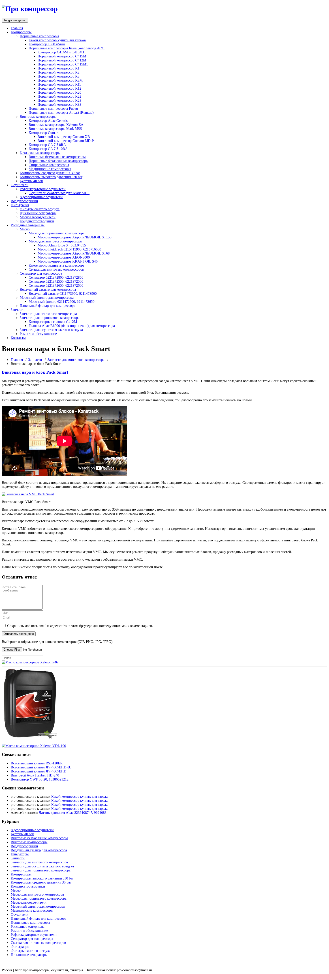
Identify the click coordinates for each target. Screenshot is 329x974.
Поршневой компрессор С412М (62, 60)
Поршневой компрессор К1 (58, 68)
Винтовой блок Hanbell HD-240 (35, 775)
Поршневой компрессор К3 (58, 76)
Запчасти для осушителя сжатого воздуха (51, 330)
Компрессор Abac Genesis (48, 120)
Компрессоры (21, 32)
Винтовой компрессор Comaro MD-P (66, 141)
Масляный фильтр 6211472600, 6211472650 (61, 301)
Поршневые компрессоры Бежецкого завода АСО (67, 48)
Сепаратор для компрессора (41, 273)
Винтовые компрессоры (38, 116)
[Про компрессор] (30, 9)
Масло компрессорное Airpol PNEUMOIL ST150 (74, 237)
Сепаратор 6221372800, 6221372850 (56, 277)
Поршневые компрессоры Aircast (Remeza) (61, 112)
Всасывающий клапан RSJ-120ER (37, 763)
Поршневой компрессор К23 (59, 100)
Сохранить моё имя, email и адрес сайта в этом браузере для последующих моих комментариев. (80, 626)
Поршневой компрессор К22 (59, 96)
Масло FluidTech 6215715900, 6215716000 (69, 249)
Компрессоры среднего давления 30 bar (50, 173)
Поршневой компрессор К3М (60, 80)
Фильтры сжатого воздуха (40, 209)
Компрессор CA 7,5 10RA (48, 149)
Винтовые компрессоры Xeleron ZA (56, 124)
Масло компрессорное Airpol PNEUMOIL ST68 (74, 253)
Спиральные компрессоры (49, 165)
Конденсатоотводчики (37, 221)
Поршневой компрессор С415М (62, 56)
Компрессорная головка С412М (53, 322)
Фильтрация (20, 205)
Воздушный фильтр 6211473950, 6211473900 (63, 293)
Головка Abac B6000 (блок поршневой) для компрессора (72, 326)
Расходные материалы (28, 225)
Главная (17, 28)
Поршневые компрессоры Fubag (53, 108)
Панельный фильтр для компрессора (47, 305)
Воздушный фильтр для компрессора (48, 289)
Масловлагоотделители (38, 217)
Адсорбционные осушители (41, 197)
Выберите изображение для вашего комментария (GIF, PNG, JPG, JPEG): (57, 642)
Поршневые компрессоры (39, 36)
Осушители (19, 185)
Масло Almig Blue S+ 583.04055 (62, 245)
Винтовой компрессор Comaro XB (64, 137)
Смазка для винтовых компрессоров (56, 269)
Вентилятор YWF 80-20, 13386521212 (39, 779)
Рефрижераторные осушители (43, 189)
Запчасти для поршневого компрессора (49, 318)
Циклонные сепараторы (38, 213)
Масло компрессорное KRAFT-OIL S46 (68, 261)
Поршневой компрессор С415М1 (63, 64)
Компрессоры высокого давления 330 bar (51, 177)
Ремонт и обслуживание (38, 334)
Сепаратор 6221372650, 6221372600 (56, 285)
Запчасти (18, 309)
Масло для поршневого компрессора (56, 233)
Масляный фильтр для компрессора (47, 297)
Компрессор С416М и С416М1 (61, 52)
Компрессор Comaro (44, 133)
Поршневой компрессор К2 (58, 72)
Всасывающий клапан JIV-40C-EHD (38, 771)
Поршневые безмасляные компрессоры (58, 161)
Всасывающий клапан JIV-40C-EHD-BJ (41, 767)
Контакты (18, 338)
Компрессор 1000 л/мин (47, 44)
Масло (25, 229)
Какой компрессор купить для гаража (57, 40)
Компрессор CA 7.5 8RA (47, 145)
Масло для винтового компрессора (55, 241)
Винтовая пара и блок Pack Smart (35, 372)
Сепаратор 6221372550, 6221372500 (56, 281)
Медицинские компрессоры (50, 169)
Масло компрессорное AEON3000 (64, 257)
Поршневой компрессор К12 (59, 88)
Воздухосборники (24, 201)
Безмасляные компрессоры (40, 153)
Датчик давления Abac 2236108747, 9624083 (73, 812)
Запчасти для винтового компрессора (48, 314)
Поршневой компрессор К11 (59, 84)
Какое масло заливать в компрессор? (56, 265)
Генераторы (20, 854)
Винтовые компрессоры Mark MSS (55, 128)
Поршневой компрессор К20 (59, 92)
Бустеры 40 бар (31, 181)
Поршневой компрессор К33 (59, 104)
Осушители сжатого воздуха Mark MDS (59, 193)
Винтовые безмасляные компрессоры (57, 157)
